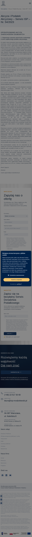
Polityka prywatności (20, 272)
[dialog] (16, 268)
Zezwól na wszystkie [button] (16, 279)
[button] (16, 275)
